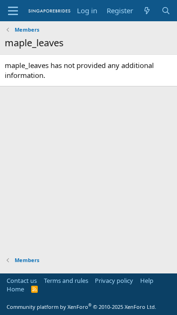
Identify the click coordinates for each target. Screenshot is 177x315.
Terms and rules (66, 280)
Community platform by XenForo (81, 306)
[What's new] (147, 10)
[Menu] (13, 10)
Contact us (22, 280)
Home (15, 289)
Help (146, 280)
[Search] (166, 10)
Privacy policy (114, 280)
